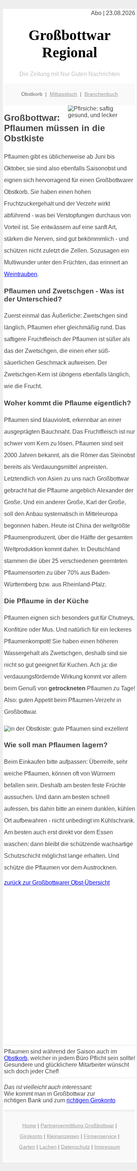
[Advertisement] (68, 967)
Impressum (107, 1147)
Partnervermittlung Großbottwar (77, 1125)
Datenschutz (75, 1147)
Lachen (48, 1147)
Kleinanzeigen (63, 1136)
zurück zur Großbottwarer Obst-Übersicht (57, 882)
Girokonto (31, 1136)
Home (29, 1125)
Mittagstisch (63, 94)
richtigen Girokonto (90, 1100)
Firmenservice (100, 1136)
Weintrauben (20, 274)
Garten (27, 1147)
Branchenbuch (101, 94)
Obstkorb (15, 1058)
